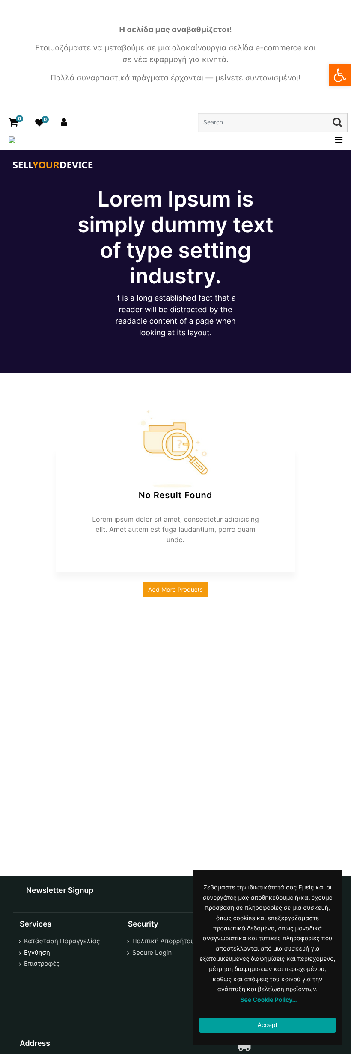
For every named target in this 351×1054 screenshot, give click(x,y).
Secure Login (152, 952)
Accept (268, 1025)
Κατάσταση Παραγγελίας (62, 941)
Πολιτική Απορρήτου (163, 941)
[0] (13, 122)
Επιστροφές (42, 964)
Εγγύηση (37, 952)
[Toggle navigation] (336, 140)
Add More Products (175, 589)
